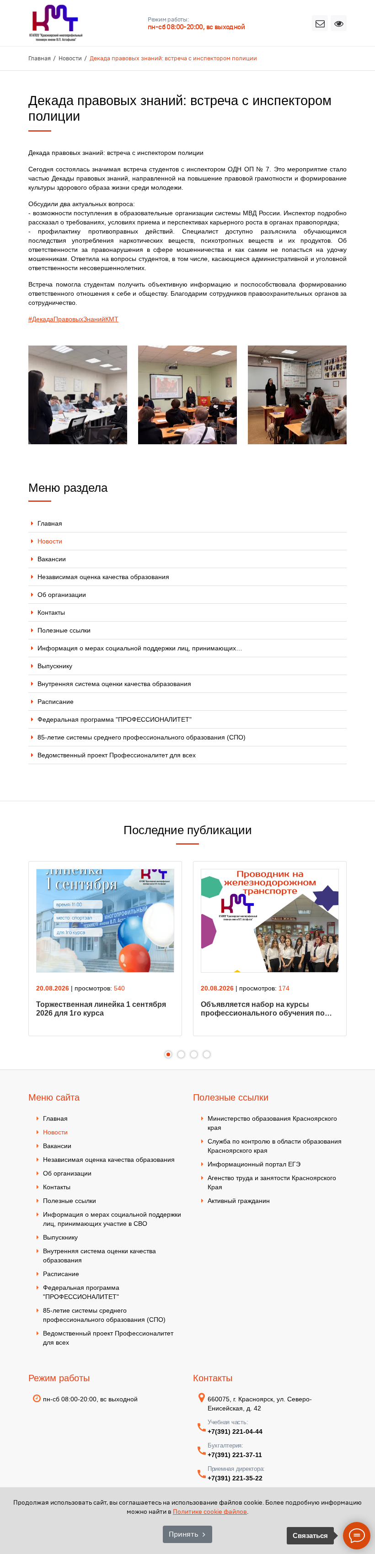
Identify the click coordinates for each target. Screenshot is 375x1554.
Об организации (62, 594)
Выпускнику (55, 666)
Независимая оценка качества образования (103, 576)
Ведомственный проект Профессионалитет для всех (117, 755)
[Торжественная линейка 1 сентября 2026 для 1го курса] (105, 921)
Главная (50, 523)
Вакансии (52, 559)
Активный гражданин (239, 1200)
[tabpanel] (105, 948)
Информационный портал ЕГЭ (254, 1164)
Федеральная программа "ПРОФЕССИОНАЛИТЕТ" (115, 719)
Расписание (56, 701)
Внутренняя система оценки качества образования (114, 683)
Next (364, 954)
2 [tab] (181, 1054)
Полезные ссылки (64, 630)
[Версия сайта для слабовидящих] (339, 23)
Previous (10, 954)
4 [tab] (207, 1054)
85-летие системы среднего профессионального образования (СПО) (142, 737)
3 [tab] (194, 1054)
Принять (183, 1534)
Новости (50, 541)
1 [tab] (168, 1054)
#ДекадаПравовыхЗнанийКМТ (73, 319)
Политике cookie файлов (210, 1512)
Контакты (51, 612)
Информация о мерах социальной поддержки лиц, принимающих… (140, 648)
